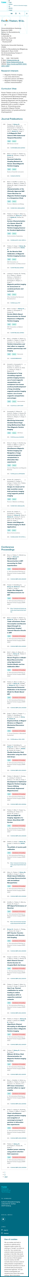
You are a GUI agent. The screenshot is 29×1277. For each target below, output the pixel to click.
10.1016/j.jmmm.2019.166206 (17, 473)
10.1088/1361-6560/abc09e (17, 506)
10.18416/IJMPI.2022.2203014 (18, 1013)
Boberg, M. (16, 124)
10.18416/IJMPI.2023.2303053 (18, 951)
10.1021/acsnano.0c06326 (17, 437)
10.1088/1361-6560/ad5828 (17, 208)
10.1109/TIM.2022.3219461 (17, 267)
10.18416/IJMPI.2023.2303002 (18, 896)
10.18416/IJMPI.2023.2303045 (18, 836)
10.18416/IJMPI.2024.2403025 (18, 707)
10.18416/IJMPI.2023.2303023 (18, 770)
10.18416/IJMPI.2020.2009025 (18, 1138)
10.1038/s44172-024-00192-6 (18, 240)
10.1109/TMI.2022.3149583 (17, 332)
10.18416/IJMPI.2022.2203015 (18, 1074)
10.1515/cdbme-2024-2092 (17, 739)
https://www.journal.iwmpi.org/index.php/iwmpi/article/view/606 (18, 864)
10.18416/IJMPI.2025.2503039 (18, 579)
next (6, 1177)
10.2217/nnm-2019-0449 (16, 405)
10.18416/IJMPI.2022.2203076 (18, 978)
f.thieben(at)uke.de (13, 60)
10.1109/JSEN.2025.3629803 (17, 147)
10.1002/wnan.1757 (15, 303)
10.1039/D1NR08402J (16, 358)
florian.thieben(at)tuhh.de (15, 62)
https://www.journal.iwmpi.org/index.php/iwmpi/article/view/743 (18, 610)
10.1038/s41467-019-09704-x (18, 537)
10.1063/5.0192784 (15, 176)
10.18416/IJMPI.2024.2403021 (18, 646)
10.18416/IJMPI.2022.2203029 (18, 1044)
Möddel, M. (15, 131)
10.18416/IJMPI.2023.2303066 (18, 804)
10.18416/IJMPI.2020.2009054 (18, 1167)
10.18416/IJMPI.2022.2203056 (18, 1103)
